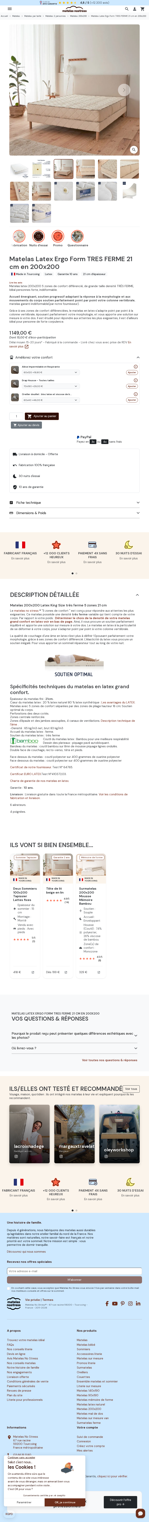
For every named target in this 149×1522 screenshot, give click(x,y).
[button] (127, 8)
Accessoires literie (89, 1354)
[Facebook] (107, 1303)
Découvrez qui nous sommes (26, 1252)
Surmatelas (84, 1368)
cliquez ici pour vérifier (112, 1476)
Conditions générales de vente (28, 1381)
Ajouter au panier (41, 416)
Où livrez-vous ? (24, 1048)
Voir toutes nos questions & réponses (109, 1060)
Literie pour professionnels (25, 1400)
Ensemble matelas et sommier (97, 1381)
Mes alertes (85, 1451)
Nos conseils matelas (21, 1363)
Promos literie (86, 1363)
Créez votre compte (91, 1446)
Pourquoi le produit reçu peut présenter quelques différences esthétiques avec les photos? (72, 1036)
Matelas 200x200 (89, 1409)
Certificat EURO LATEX (25, 774)
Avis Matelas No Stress (22, 1359)
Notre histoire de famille (23, 1368)
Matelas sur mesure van (93, 1418)
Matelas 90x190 (87, 1395)
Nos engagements (19, 1372)
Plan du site (15, 1395)
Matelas (82, 1340)
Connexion (84, 1441)
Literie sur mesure (89, 1386)
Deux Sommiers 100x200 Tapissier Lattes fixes (25, 894)
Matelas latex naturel (91, 1404)
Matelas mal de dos (90, 1414)
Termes (47, 1300)
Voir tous (131, 1089)
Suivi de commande (90, 1437)
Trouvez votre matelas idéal (26, 1340)
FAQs (10, 1345)
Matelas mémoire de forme (95, 1400)
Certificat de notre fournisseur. (31, 767)
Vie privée (32, 1300)
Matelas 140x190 (88, 1391)
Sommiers (83, 1349)
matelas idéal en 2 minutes (78, 2)
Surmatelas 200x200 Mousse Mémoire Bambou (87, 896)
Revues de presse (19, 1391)
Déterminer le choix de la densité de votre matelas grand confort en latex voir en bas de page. (70, 620)
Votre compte (87, 1427)
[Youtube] (115, 1303)
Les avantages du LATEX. (118, 702)
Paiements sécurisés (21, 1386)
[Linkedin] (138, 1303)
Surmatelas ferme (89, 1423)
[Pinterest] (123, 1303)
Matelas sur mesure (90, 1359)
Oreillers (82, 1372)
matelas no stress (26, 611)
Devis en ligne (16, 1354)
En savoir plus (20, 558)
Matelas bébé (86, 1345)
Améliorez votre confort (31, 357)
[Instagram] (130, 1303)
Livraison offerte (18, 1377)
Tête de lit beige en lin (55, 890)
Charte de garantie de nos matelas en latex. (39, 781)
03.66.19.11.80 (22, 1455)
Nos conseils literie (19, 1349)
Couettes (83, 1377)
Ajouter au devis (26, 425)
